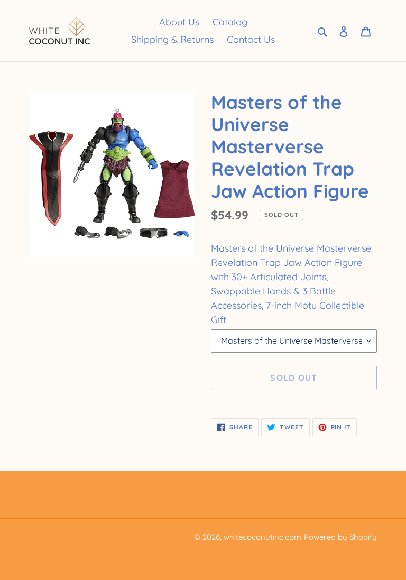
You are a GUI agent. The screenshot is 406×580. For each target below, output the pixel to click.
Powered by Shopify (340, 537)
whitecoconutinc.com (262, 537)
